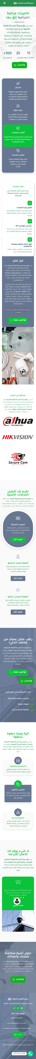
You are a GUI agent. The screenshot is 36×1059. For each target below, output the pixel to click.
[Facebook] (21, 1008)
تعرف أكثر (18, 540)
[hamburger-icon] (4, 3)
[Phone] (30, 1053)
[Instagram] (14, 1008)
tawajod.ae (12, 1051)
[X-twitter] (18, 1008)
